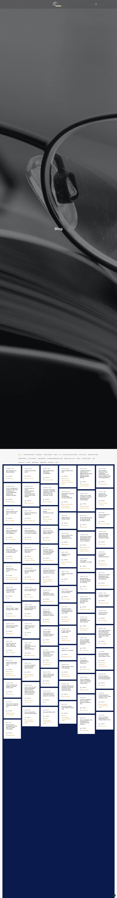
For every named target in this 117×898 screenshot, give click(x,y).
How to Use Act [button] (82, 454)
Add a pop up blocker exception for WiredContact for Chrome (85, 580)
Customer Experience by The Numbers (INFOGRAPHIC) (30, 647)
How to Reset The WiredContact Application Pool (67, 537)
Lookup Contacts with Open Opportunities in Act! (86, 874)
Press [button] (56, 462)
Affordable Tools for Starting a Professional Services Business (68, 495)
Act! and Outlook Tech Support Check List (68, 708)
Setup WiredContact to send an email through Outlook (86, 519)
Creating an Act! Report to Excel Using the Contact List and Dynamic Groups (11, 764)
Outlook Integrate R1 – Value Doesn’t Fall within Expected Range (49, 879)
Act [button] (60, 454)
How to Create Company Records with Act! (48, 838)
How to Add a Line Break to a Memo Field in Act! (11, 686)
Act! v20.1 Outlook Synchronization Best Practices (30, 666)
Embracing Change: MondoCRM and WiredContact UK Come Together (86, 539)
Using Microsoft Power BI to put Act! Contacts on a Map (49, 753)
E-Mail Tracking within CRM (66, 631)
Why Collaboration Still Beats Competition (48, 472)
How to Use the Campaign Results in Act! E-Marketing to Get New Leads (68, 820)
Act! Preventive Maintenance (103, 613)
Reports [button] (79, 458)
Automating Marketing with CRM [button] (55, 458)
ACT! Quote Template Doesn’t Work (104, 875)
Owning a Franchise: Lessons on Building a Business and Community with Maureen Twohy (49, 492)
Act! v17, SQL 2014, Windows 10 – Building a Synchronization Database (30, 865)
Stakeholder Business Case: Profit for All (103, 495)
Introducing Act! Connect (103, 840)
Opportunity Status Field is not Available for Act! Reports (86, 742)
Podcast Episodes (85, 484)
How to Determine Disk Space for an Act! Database (11, 532)
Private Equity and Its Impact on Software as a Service (85, 601)
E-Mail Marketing (69, 504)
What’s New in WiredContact (66, 518)
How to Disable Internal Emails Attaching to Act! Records (85, 642)
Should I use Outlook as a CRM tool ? (11, 570)
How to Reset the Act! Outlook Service (31, 712)
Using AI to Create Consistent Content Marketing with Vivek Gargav (86, 497)
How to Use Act (10, 694)
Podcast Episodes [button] (48, 454)
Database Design (84, 689)
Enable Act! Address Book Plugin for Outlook (86, 893)
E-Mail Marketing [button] (42, 458)
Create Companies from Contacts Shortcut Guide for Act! (85, 701)
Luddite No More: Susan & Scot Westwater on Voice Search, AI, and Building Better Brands (86, 474)
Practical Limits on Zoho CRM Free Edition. (30, 627)
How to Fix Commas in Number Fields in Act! (12, 705)
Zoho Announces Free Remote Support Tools (11, 591)
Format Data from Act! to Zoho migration (104, 516)
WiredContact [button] (35, 462)
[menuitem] (20, 456)
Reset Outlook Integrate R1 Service (49, 790)
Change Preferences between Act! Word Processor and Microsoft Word (68, 688)
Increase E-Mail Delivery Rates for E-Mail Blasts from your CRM (67, 611)
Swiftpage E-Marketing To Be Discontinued (85, 620)
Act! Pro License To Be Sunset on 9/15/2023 (30, 551)
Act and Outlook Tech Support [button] (70, 454)
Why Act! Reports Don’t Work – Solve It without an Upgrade (30, 844)
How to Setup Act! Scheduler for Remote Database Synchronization (67, 732)
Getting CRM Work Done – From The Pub (11, 664)
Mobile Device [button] (43, 462)
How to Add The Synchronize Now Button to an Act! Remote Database (30, 734)
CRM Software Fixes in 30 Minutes (68, 667)
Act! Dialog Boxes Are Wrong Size (104, 822)
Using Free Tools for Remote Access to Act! (86, 793)
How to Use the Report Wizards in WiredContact (48, 532)
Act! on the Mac (84, 759)
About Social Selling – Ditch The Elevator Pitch (31, 754)
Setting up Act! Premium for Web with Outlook (104, 755)
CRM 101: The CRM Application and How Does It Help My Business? (104, 577)
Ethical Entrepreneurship (48, 512)
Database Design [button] (22, 458)
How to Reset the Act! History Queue (30, 774)
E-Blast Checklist (85, 775)
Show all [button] (20, 454)
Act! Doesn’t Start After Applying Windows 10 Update (49, 819)
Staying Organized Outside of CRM (104, 595)
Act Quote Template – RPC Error (12, 872)
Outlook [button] (28, 462)
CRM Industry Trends (48, 480)
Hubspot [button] (56, 454)
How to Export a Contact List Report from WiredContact (104, 677)
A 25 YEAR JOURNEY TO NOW (86, 561)
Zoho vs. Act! (28, 478)
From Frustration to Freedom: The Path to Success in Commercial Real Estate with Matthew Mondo (12, 492)
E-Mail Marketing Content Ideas (67, 775)
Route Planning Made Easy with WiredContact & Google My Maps (104, 535)
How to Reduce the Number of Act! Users (30, 571)
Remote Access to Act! (86, 801)
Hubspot (63, 484)
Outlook (15, 577)
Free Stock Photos (104, 857)
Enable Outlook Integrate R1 (29, 885)
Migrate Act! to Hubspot (66, 555)
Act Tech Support (69, 482)
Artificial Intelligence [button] (29, 454)
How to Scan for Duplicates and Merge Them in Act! (104, 718)
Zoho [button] (93, 458)
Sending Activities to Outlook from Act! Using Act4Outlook (49, 571)
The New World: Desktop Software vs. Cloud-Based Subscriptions (48, 552)
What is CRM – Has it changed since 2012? (12, 609)
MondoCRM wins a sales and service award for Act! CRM (49, 694)
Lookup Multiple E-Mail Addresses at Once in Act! (49, 772)
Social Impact (101, 505)
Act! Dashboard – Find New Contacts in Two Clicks (11, 831)
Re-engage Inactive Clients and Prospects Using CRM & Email (49, 654)
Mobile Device (103, 662)
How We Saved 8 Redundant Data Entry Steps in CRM (104, 655)
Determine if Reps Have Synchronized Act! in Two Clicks (67, 754)
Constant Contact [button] (86, 458)
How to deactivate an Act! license (67, 591)
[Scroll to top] (114, 895)
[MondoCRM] (58, 4)
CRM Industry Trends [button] (93, 454)
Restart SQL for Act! (104, 892)
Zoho (69, 480)
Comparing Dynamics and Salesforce (84, 662)
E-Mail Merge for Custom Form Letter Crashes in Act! (105, 696)
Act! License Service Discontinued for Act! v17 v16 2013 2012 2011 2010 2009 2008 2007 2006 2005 (105, 634)
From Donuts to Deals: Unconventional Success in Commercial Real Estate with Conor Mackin (30, 492)
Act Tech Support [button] (32, 458)
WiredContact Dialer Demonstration (12, 626)
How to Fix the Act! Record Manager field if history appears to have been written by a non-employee (30, 690)
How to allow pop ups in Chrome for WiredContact (48, 675)
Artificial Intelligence (84, 486)
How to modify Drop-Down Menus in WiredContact (12, 551)
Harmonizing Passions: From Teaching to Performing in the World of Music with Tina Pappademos (105, 474)
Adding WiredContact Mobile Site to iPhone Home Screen (47, 858)
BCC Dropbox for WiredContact (11, 471)
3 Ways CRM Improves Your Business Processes (49, 734)
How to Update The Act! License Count (30, 590)
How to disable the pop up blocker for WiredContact (30, 608)
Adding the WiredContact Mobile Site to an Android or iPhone (48, 613)
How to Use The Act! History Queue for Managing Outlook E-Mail (12, 850)
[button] (96, 4)
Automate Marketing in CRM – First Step (12, 809)
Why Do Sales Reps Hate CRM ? (104, 736)
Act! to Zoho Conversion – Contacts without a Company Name (48, 633)
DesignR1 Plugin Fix (12, 745)
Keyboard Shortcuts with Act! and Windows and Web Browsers (86, 819)
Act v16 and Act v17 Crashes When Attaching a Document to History (67, 863)
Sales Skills (65, 638)
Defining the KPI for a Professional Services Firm (12, 784)
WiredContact (10, 478)
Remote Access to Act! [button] (69, 458)
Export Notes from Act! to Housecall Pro (11, 513)
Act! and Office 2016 (49, 712)
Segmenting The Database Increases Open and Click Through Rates (104, 803)
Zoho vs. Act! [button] (21, 462)
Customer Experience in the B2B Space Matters (49, 593)
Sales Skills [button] (51, 462)
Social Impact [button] (39, 454)
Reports (63, 482)
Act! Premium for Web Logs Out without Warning (11, 645)
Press (45, 702)
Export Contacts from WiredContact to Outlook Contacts (31, 532)
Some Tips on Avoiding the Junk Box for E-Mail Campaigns (11, 727)
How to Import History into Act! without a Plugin (66, 794)
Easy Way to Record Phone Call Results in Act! (105, 777)
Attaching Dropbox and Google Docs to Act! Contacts (31, 825)
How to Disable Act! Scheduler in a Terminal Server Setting (86, 722)
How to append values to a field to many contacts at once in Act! (85, 681)
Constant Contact (84, 549)
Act (32, 478)
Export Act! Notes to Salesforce (31, 513)
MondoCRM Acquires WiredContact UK (104, 555)
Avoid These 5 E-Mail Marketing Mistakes (30, 803)
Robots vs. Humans (67, 650)
